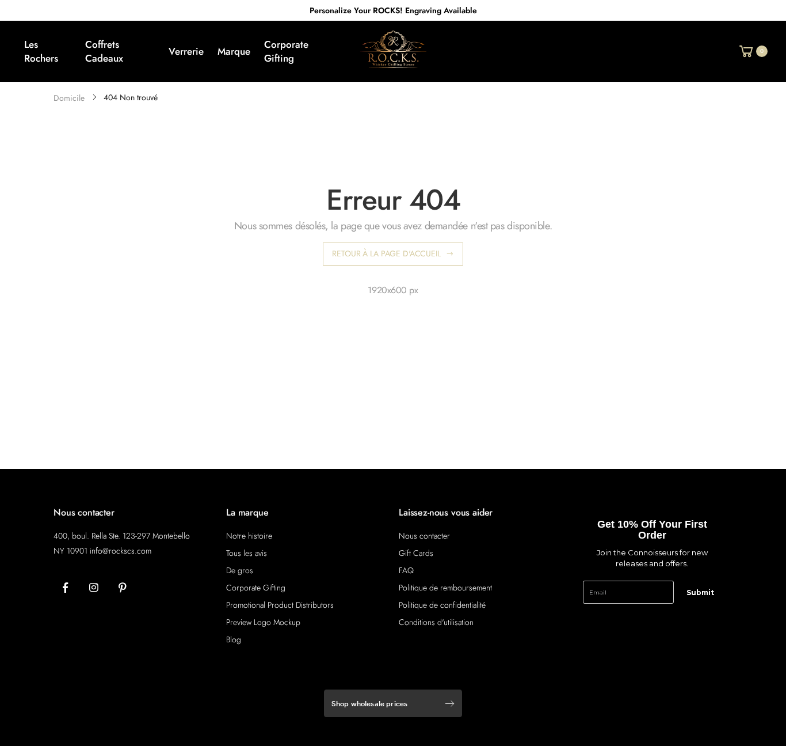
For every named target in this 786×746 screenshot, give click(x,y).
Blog (233, 639)
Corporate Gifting (255, 587)
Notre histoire (249, 535)
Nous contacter (424, 535)
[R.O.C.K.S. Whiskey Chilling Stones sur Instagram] (93, 588)
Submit (700, 592)
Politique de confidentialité (442, 605)
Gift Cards (416, 553)
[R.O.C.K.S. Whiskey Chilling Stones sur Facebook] (65, 588)
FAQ (406, 570)
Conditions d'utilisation (436, 622)
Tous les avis (246, 553)
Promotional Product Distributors (280, 605)
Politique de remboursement (445, 587)
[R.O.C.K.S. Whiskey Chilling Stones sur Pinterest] (122, 588)
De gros (239, 570)
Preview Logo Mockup (263, 622)
